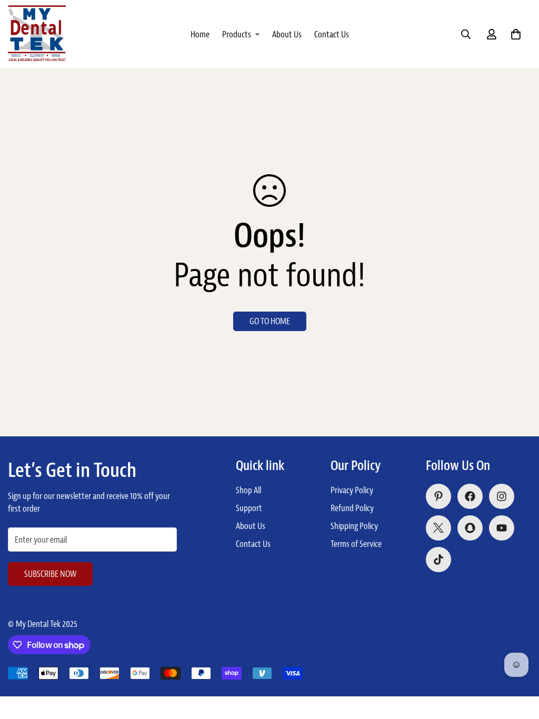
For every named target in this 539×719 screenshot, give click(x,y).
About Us (287, 34)
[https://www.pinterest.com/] (438, 496)
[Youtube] (501, 528)
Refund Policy (352, 508)
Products (236, 34)
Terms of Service (356, 544)
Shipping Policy (354, 526)
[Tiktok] (438, 559)
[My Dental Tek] (37, 34)
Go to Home (269, 321)
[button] (516, 34)
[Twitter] (438, 528)
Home (200, 34)
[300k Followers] (470, 496)
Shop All (248, 490)
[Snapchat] (470, 528)
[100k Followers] (501, 496)
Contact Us (331, 34)
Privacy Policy (352, 490)
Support (249, 508)
